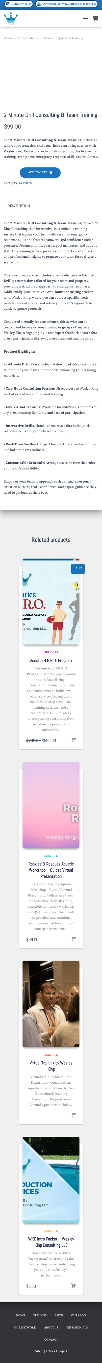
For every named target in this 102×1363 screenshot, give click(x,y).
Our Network (25, 1328)
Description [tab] (18, 206)
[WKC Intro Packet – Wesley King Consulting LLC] (51, 1180)
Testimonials (77, 1328)
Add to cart (37, 173)
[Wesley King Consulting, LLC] (13, 18)
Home (8, 38)
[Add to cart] (73, 740)
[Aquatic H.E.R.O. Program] (51, 601)
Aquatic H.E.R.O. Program (51, 660)
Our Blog (78, 1316)
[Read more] (73, 1115)
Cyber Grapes (56, 1351)
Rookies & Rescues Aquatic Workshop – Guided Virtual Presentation (51, 870)
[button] (18, 3)
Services (19, 38)
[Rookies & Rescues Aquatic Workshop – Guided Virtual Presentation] (51, 805)
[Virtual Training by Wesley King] (51, 1004)
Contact (51, 1340)
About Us (51, 1328)
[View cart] (95, 18)
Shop (59, 1316)
